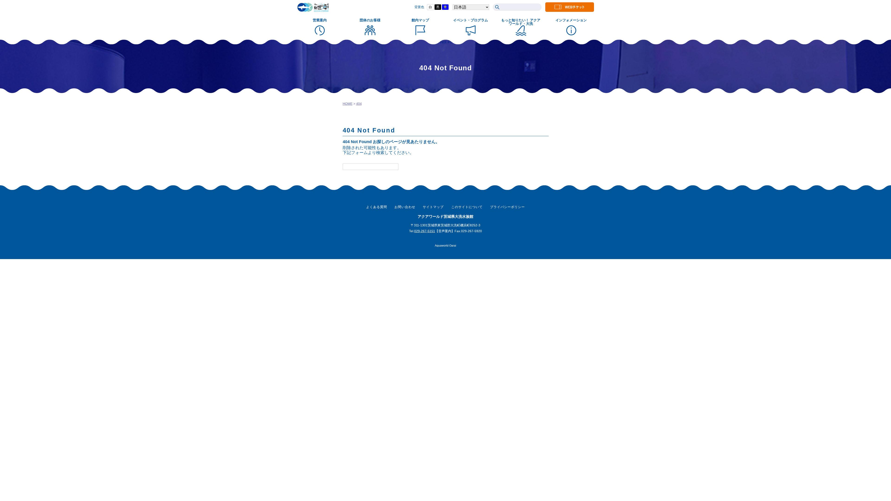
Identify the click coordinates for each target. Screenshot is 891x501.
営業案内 (320, 20)
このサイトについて (467, 207)
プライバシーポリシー (507, 207)
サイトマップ (433, 207)
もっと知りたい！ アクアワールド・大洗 (520, 22)
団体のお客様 (370, 20)
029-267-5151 (424, 231)
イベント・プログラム (470, 20)
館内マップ (420, 20)
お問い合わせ (404, 207)
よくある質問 (376, 207)
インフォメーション (571, 20)
